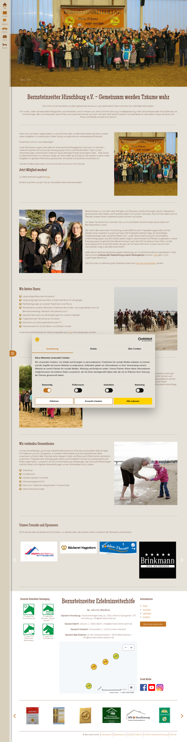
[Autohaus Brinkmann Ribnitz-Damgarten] (157, 560)
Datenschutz (120, 734)
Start (4, 8)
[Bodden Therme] (118, 548)
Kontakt (4, 16)
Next (181, 560)
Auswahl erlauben (93, 401)
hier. (48, 176)
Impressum (106, 734)
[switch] (78, 390)
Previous (15, 560)
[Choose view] (131, 687)
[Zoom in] (131, 647)
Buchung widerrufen (153, 624)
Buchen (4, 48)
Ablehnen (54, 401)
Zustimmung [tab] (52, 349)
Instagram (159, 687)
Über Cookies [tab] (134, 349)
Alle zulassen (132, 401)
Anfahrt (4, 32)
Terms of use (114, 692)
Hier (156, 255)
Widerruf (138, 734)
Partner (173, 734)
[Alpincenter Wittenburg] (39, 551)
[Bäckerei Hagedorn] (78, 547)
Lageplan (5, 24)
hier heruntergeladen (146, 263)
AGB (130, 734)
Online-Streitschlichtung (156, 734)
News (5, 40)
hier (70, 332)
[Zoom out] (125, 647)
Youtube (151, 687)
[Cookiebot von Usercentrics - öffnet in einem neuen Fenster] (140, 340)
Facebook (143, 687)
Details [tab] (93, 349)
